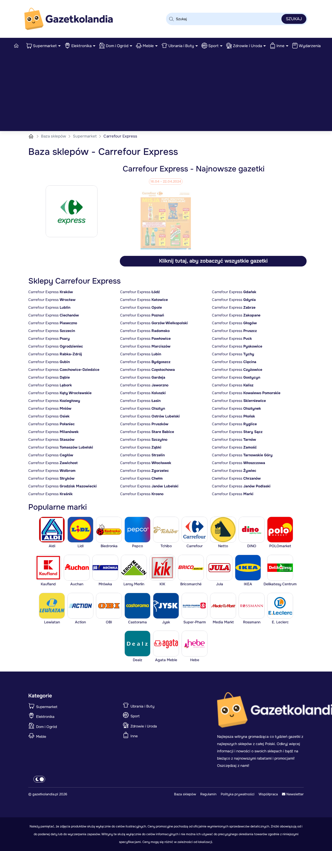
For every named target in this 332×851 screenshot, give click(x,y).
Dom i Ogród (117, 45)
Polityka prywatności (237, 794)
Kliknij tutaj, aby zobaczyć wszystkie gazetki (213, 261)
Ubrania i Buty (181, 45)
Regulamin (208, 794)
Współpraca (268, 794)
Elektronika (81, 45)
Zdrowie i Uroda (247, 45)
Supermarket (45, 45)
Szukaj (294, 18)
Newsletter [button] (294, 794)
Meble (148, 45)
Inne (280, 45)
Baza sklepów (54, 136)
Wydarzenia (310, 45)
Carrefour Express (50, 292)
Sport (213, 45)
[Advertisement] (166, 92)
